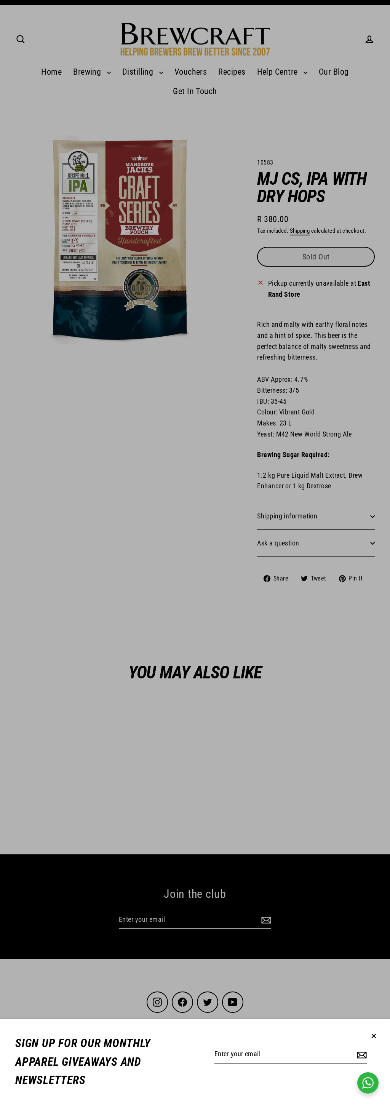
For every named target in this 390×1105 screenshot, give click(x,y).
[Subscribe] (361, 1054)
